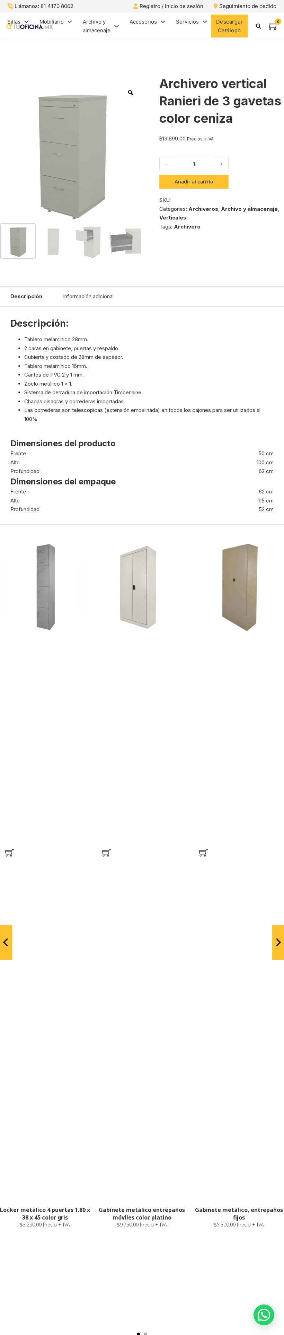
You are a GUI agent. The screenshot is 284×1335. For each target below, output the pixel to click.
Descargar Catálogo (229, 26)
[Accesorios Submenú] (163, 21)
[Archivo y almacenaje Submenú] (116, 26)
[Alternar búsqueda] (258, 26)
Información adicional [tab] (88, 296)
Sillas (13, 21)
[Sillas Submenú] (26, 21)
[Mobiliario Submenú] (69, 21)
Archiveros (203, 209)
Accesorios (143, 21)
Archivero (187, 226)
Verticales (172, 217)
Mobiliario (51, 21)
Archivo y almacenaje (96, 26)
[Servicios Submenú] (204, 21)
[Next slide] (278, 942)
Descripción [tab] (26, 296)
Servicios (187, 21)
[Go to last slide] (6, 942)
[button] (9, 853)
